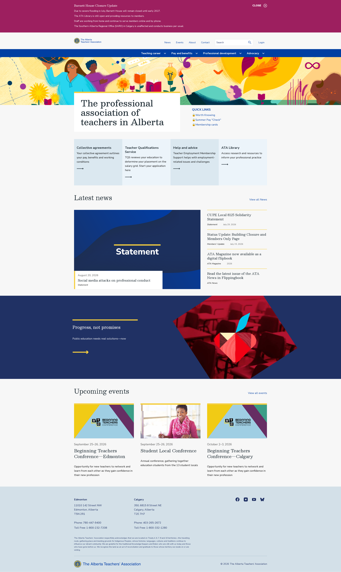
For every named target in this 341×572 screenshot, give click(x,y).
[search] (250, 42)
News (167, 42)
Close (256, 5)
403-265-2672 (152, 522)
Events (179, 42)
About (192, 42)
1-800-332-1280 (156, 528)
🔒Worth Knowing (203, 115)
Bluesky (262, 499)
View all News (258, 199)
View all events (257, 393)
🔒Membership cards (205, 124)
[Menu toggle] (163, 53)
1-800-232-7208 (96, 528)
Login (261, 42)
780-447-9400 (92, 522)
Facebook (237, 499)
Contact (205, 42)
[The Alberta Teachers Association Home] (87, 41)
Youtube (254, 499)
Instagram (246, 499)
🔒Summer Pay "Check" (206, 120)
